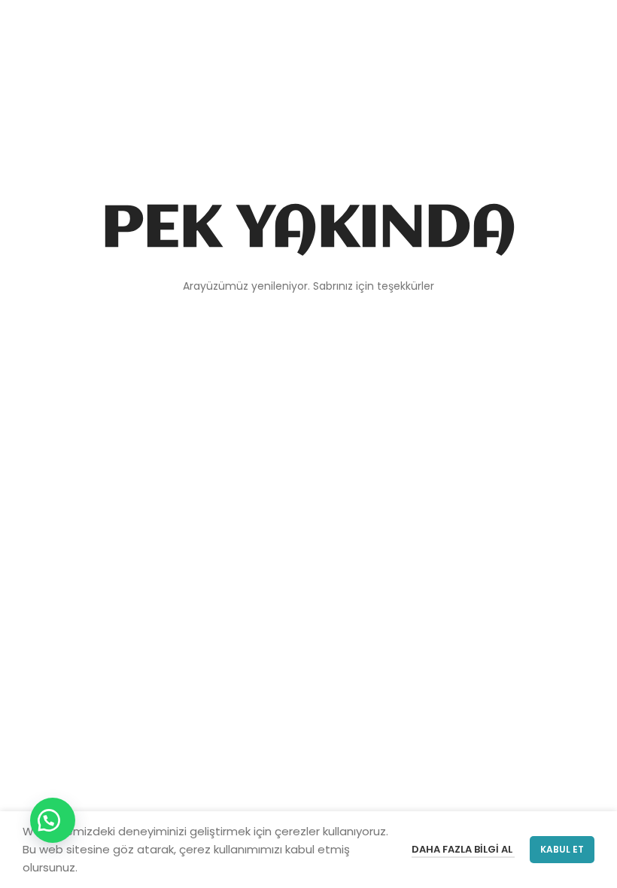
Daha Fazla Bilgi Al (463, 849)
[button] (52, 820)
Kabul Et (562, 849)
